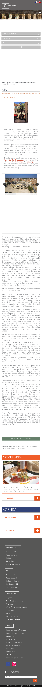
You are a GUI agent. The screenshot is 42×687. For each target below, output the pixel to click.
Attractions (10, 636)
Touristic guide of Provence (15, 82)
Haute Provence (12, 616)
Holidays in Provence (13, 581)
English (39, 2)
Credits (33, 686)
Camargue (30, 162)
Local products (11, 649)
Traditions (9, 655)
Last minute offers (13, 564)
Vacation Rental (12, 555)
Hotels (8, 558)
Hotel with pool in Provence (16, 630)
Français (36, 2)
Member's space (11, 686)
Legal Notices (24, 686)
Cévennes (19, 162)
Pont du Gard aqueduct (14, 160)
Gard (26, 82)
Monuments (10, 639)
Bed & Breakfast (12, 552)
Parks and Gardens (13, 645)
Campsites (10, 561)
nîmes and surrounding (21, 439)
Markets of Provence (13, 575)
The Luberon (11, 604)
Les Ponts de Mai (12, 584)
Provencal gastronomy (14, 658)
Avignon (9, 598)
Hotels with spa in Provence (16, 633)
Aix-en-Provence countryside (16, 607)
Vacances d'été (12, 587)
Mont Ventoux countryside (15, 601)
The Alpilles (10, 610)
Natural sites (10, 652)
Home (3, 82)
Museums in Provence (14, 642)
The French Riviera (13, 619)
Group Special (11, 578)
